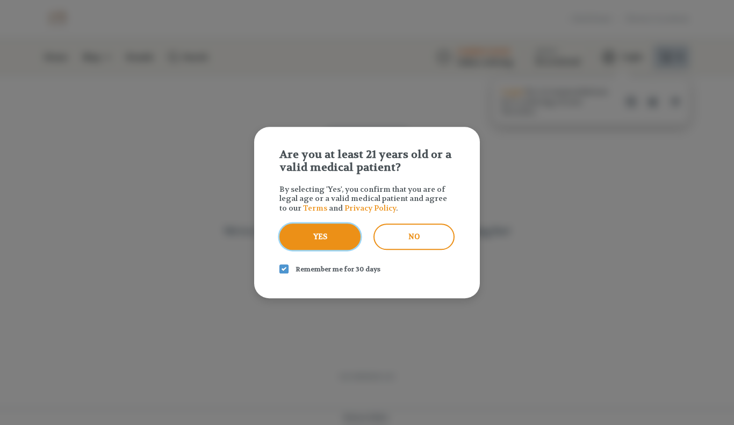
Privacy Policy (370, 208)
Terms (315, 208)
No (414, 236)
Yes (320, 236)
